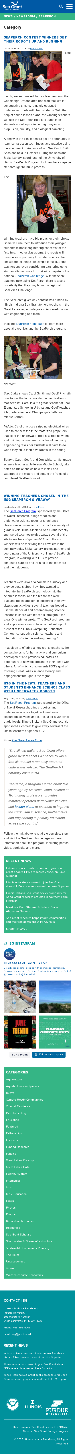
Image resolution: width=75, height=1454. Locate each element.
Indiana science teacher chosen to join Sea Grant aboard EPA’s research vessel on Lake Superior (35, 872)
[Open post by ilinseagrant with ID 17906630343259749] (55, 997)
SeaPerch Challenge (29, 276)
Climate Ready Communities (24, 1100)
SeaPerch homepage (30, 323)
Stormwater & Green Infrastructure (29, 1241)
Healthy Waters (16, 1174)
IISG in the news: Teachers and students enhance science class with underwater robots (37, 687)
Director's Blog (16, 1113)
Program (11, 1214)
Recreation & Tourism (20, 1221)
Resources (13, 1228)
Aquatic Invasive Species (22, 1086)
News (10, 1201)
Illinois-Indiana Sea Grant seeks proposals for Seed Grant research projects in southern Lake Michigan (37, 897)
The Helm (12, 1255)
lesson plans (24, 807)
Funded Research (17, 1147)
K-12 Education (16, 1194)
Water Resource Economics (24, 1275)
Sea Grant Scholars (18, 1235)
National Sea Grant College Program (45, 1431)
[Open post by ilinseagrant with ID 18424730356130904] (55, 1032)
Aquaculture (14, 1079)
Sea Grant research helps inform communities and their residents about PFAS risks (36, 920)
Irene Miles (36, 48)
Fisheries (12, 1140)
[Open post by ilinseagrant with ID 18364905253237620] (20, 997)
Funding (11, 1154)
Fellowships (14, 1133)
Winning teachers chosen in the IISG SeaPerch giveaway (36, 497)
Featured (12, 1127)
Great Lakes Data (17, 1167)
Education (12, 1120)
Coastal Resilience (18, 1106)
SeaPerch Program (23, 702)
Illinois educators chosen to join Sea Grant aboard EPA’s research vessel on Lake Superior (37, 884)
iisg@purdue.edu (22, 1334)
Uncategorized (15, 1262)
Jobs (9, 1187)
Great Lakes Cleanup (20, 1160)
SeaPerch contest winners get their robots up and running (35, 39)
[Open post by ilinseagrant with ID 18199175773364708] (20, 1032)
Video (10, 1268)
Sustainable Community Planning (27, 1248)
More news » (16, 929)
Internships (13, 1181)
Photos (11, 1208)
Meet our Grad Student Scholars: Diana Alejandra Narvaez (32, 909)
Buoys (10, 1093)
